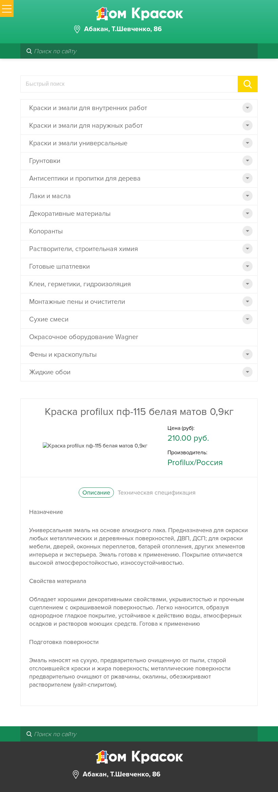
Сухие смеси (48, 319)
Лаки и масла (50, 196)
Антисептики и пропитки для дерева (85, 178)
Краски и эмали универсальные (78, 143)
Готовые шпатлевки (59, 267)
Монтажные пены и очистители (77, 302)
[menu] (7, 8)
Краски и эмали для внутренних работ (88, 108)
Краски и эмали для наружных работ (86, 126)
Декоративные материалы (70, 214)
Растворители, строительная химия (83, 249)
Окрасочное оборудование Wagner (83, 337)
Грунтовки (44, 161)
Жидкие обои (50, 372)
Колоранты (46, 231)
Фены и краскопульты (63, 355)
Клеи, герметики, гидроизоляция (80, 284)
